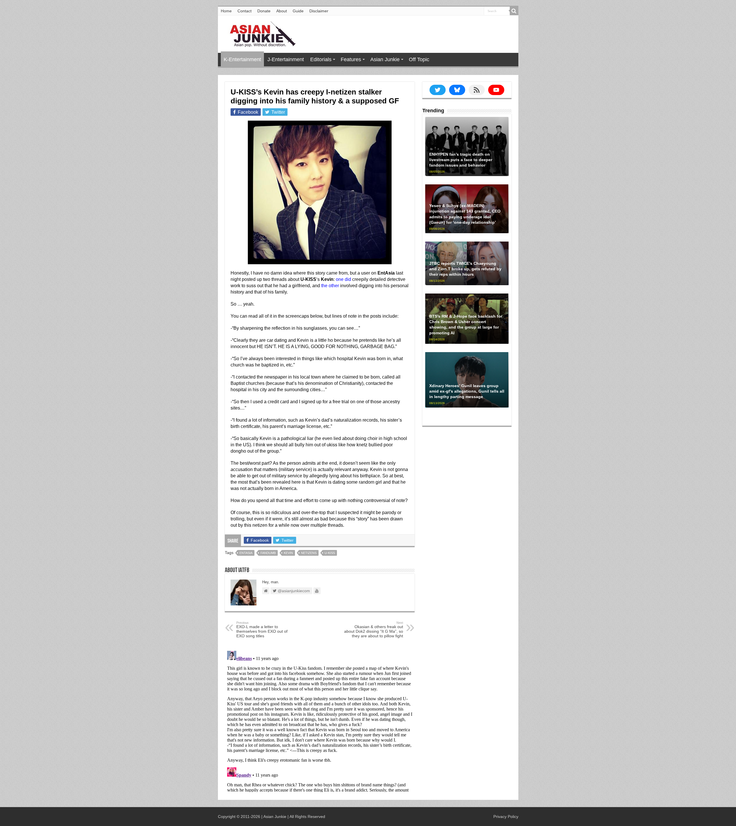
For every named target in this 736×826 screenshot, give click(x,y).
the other (330, 285)
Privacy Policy (505, 816)
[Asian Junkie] (259, 33)
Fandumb (268, 553)
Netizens (309, 553)
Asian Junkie (385, 59)
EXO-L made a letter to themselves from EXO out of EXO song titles (262, 629)
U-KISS (330, 553)
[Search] (514, 11)
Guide (298, 11)
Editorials (320, 59)
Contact (244, 11)
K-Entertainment (242, 59)
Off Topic (419, 59)
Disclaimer (318, 11)
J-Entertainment (285, 59)
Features (351, 59)
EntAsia (245, 553)
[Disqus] (320, 720)
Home (226, 11)
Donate (264, 11)
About (281, 11)
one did (343, 279)
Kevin (288, 553)
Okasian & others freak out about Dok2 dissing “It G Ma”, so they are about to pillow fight (373, 629)
